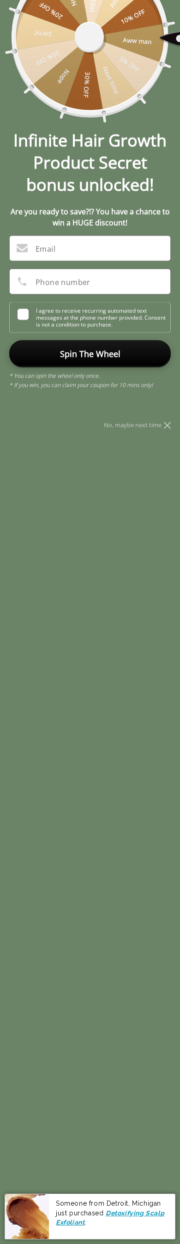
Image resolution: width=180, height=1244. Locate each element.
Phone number (63, 282)
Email (45, 249)
